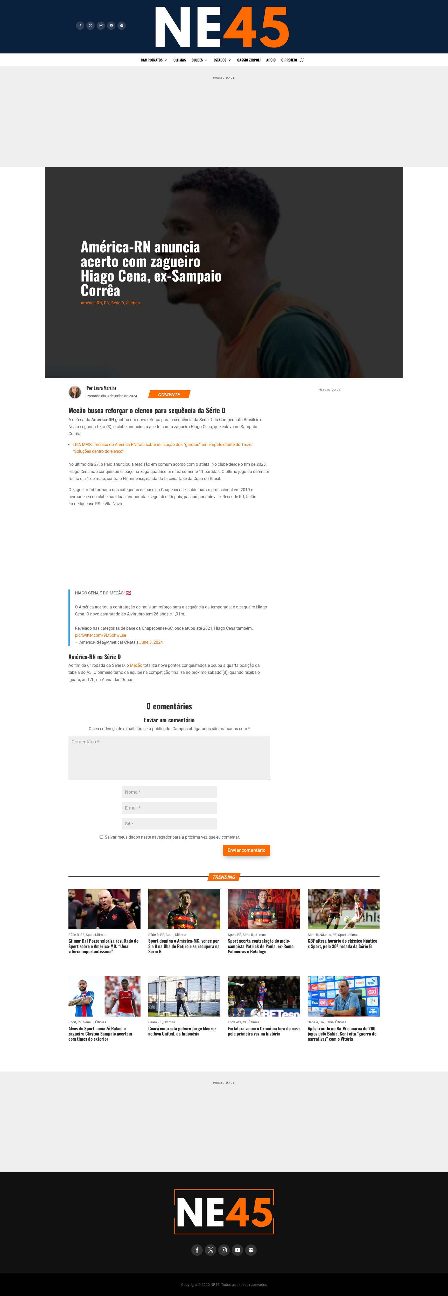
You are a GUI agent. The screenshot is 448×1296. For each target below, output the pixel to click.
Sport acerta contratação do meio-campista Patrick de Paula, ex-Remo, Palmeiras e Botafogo (261, 946)
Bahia (329, 1022)
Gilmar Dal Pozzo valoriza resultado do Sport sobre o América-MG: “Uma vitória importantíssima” (103, 946)
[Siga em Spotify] (121, 26)
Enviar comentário (246, 850)
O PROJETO (289, 60)
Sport (90, 935)
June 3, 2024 (151, 642)
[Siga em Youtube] (111, 26)
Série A (313, 1022)
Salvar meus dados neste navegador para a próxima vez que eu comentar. (172, 837)
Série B (73, 935)
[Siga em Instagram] (101, 26)
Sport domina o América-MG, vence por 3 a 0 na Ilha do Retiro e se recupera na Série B (184, 946)
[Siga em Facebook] (80, 26)
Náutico (325, 935)
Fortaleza (234, 1022)
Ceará (152, 1022)
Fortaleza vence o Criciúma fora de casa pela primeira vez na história (264, 1031)
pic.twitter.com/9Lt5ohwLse (100, 635)
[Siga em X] (90, 26)
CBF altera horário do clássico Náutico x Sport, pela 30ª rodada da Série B (342, 943)
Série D (117, 302)
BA (322, 1022)
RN (106, 302)
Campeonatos (152, 60)
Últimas (179, 60)
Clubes (197, 60)
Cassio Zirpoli (249, 60)
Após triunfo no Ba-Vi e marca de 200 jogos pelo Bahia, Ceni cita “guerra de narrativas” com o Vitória (342, 1033)
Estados (220, 60)
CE (160, 1022)
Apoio (271, 60)
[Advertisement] (224, 117)
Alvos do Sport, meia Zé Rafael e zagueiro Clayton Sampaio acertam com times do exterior (100, 1033)
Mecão (136, 665)
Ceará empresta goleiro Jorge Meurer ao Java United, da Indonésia (182, 1031)
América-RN (91, 302)
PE (82, 935)
